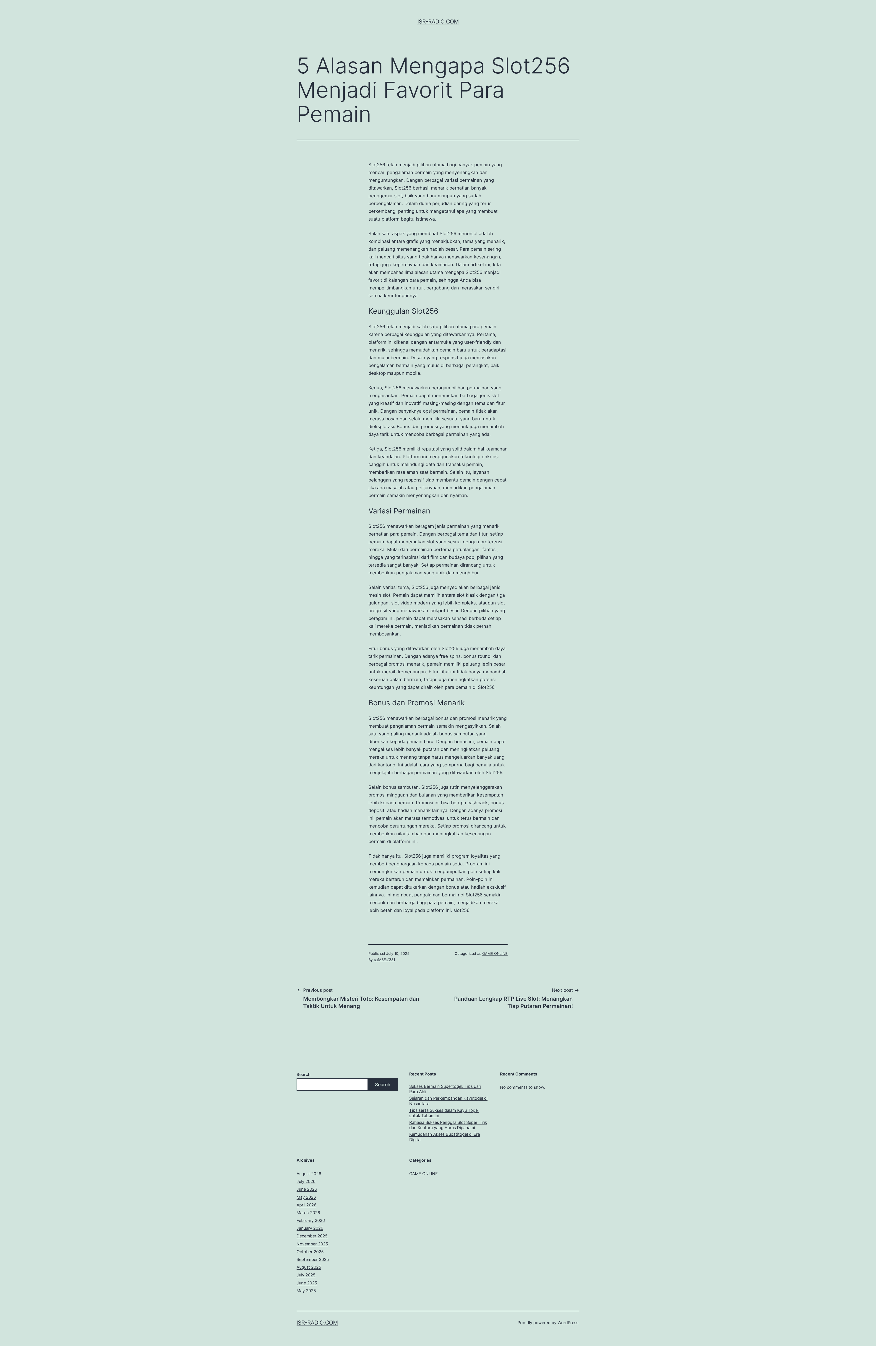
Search (303, 1074)
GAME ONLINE (495, 953)
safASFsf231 (384, 959)
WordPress (568, 1322)
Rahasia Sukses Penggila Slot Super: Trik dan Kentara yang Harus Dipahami (448, 1125)
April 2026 (306, 1205)
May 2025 (306, 1290)
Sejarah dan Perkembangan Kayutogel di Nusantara (448, 1101)
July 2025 (306, 1275)
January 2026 (310, 1228)
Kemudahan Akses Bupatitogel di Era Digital (444, 1137)
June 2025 (307, 1283)
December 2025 (312, 1236)
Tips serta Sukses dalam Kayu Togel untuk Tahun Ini (444, 1113)
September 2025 (313, 1259)
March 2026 (308, 1212)
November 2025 (312, 1244)
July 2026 (306, 1181)
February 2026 (311, 1220)
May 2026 (306, 1197)
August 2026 (309, 1173)
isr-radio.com (438, 21)
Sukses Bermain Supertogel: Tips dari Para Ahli (445, 1089)
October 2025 (310, 1251)
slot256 (461, 910)
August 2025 (309, 1267)
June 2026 (307, 1189)
